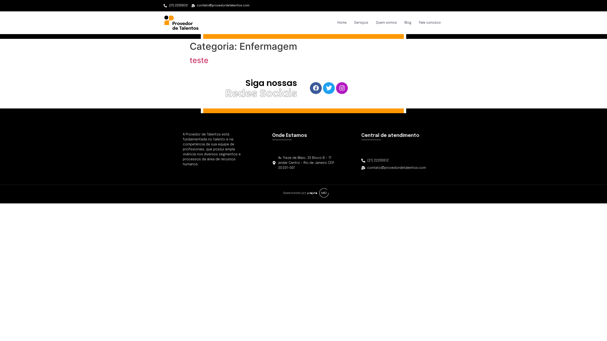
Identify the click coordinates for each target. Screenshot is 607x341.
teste (199, 60)
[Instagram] (342, 88)
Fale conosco (430, 22)
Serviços (361, 22)
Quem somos (386, 22)
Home (342, 22)
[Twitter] (329, 88)
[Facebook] (316, 88)
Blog (408, 22)
